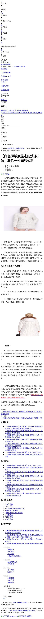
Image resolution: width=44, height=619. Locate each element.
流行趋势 (9, 506)
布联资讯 (25, 110)
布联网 (29, 616)
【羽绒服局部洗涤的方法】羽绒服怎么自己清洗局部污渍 (21, 418)
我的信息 (4, 69)
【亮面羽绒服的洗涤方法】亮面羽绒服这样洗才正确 (24, 543)
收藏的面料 (5, 86)
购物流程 (4, 110)
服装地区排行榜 (12, 510)
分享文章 (5, 174)
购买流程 (10, 552)
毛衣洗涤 (9, 515)
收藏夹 (3, 82)
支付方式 (10, 580)
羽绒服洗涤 (20, 148)
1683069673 (13, 616)
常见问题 (18, 110)
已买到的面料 (6, 72)
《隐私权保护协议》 (14, 556)
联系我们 (10, 572)
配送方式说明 (12, 562)
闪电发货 (10, 564)
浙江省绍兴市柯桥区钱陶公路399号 (22, 610)
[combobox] (10, 126)
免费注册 (22, 66)
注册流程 (10, 549)
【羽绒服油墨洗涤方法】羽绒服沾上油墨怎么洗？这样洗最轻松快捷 (21, 412)
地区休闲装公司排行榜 (14, 513)
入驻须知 (10, 554)
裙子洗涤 (9, 517)
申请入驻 (4, 100)
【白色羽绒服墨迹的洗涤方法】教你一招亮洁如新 (23, 452)
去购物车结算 (6, 64)
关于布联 (10, 570)
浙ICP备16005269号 (20, 602)
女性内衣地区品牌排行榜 (15, 508)
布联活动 (9, 519)
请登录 (16, 66)
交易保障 (10, 578)
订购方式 (11, 110)
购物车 (5, 80)
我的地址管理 (6, 76)
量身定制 (10, 582)
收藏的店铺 (5, 90)
